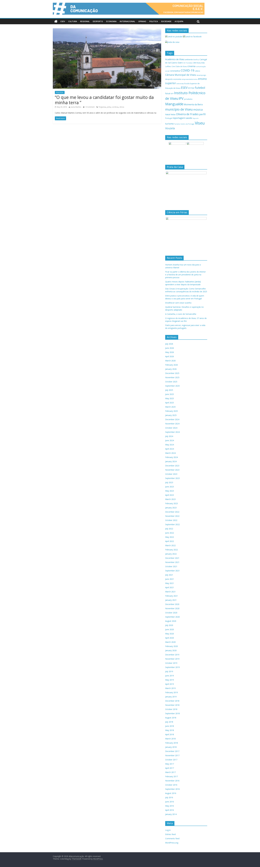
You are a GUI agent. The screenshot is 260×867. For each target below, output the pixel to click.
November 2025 (172, 377)
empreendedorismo (190, 79)
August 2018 (170, 717)
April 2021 (169, 587)
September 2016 (172, 789)
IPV (181, 98)
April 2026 (169, 356)
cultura (197, 71)
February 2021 (171, 596)
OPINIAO (142, 21)
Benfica (196, 60)
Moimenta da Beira (193, 104)
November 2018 (172, 705)
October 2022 (171, 520)
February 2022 (171, 549)
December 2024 (172, 419)
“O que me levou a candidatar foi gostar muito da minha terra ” (104, 99)
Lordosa (115, 107)
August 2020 (170, 621)
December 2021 (172, 558)
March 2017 (170, 772)
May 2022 (169, 537)
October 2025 (171, 381)
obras (121, 107)
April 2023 (169, 495)
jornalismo (188, 99)
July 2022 (169, 528)
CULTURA (72, 21)
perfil (202, 114)
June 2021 (169, 579)
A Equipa (179, 21)
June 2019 (169, 675)
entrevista (180, 84)
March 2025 (170, 407)
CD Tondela (187, 63)
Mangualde (174, 103)
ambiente (189, 59)
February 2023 (171, 503)
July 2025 (169, 390)
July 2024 (169, 436)
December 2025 (172, 373)
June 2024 (169, 440)
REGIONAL (85, 21)
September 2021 (172, 570)
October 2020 (171, 612)
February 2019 (171, 692)
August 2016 (170, 793)
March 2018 (170, 738)
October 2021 (171, 566)
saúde (189, 118)
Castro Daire (177, 62)
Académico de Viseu (174, 59)
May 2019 (169, 680)
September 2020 (172, 617)
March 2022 (170, 545)
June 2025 (169, 394)
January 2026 (171, 369)
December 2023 (172, 465)
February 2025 (171, 411)
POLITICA (153, 21)
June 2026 (169, 348)
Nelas (173, 114)
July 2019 (169, 671)
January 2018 (171, 747)
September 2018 (172, 713)
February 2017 (171, 776)
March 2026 (170, 360)
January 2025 (171, 415)
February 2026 (171, 365)
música (198, 109)
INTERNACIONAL (127, 21)
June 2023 (169, 486)
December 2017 (172, 751)
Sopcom (196, 118)
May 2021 (169, 583)
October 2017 (171, 759)
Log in (168, 830)
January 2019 (171, 696)
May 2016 (169, 806)
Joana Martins (76, 107)
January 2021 (171, 600)
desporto (169, 79)
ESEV (63, 21)
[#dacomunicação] (56, 21)
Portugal (168, 118)
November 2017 (172, 755)
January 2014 (171, 814)
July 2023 (169, 482)
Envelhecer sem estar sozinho (178, 302)
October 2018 (171, 709)
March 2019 (170, 688)
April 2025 (169, 402)
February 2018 (171, 743)
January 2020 (171, 650)
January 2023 (171, 507)
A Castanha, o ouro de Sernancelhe (180, 314)
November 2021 (172, 562)
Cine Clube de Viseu (179, 66)
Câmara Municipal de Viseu (180, 74)
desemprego (201, 75)
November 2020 (172, 608)
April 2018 (169, 734)
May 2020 (169, 633)
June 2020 (169, 629)
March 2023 (170, 499)
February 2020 (171, 646)
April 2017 (169, 768)
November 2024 (172, 423)
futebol (200, 88)
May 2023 (169, 491)
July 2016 (169, 797)
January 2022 (171, 554)
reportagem (179, 118)
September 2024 (172, 432)
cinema (191, 66)
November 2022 (172, 516)
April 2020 (169, 638)
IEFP (172, 94)
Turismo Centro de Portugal (184, 124)
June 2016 (169, 801)
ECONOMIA (111, 21)
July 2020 (169, 625)
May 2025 (169, 398)
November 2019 (172, 659)
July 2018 (169, 722)
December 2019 (172, 654)
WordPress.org (171, 842)
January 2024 (171, 461)
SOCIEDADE (166, 21)
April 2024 (169, 449)
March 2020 (170, 642)
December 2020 (172, 604)
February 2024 (171, 457)
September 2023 (172, 478)
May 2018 (169, 730)
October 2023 (171, 474)
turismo (169, 123)
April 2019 (169, 684)
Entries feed (170, 834)
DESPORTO (98, 21)
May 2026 (169, 352)
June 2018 (169, 726)
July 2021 (169, 575)
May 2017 (169, 764)
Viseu (200, 123)
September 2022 (172, 524)
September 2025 (172, 386)
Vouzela (170, 128)
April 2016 (169, 810)
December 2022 (172, 512)
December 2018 (172, 701)
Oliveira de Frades (187, 114)
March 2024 (170, 453)
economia (177, 79)
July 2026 (169, 344)
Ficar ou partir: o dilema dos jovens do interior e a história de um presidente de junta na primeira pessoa (185, 274)
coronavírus (175, 71)
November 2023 (172, 470)
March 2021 (170, 591)
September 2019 (172, 667)
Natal (167, 114)
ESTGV (191, 88)
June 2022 (169, 533)
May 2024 (169, 444)
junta (109, 107)
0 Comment (90, 107)
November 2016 (172, 780)
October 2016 (171, 785)
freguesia (102, 107)
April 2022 (169, 541)
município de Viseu (179, 109)
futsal (167, 93)
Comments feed (172, 838)
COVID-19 (187, 70)
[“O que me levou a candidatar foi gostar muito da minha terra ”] (107, 29)
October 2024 (171, 428)
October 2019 (171, 663)
